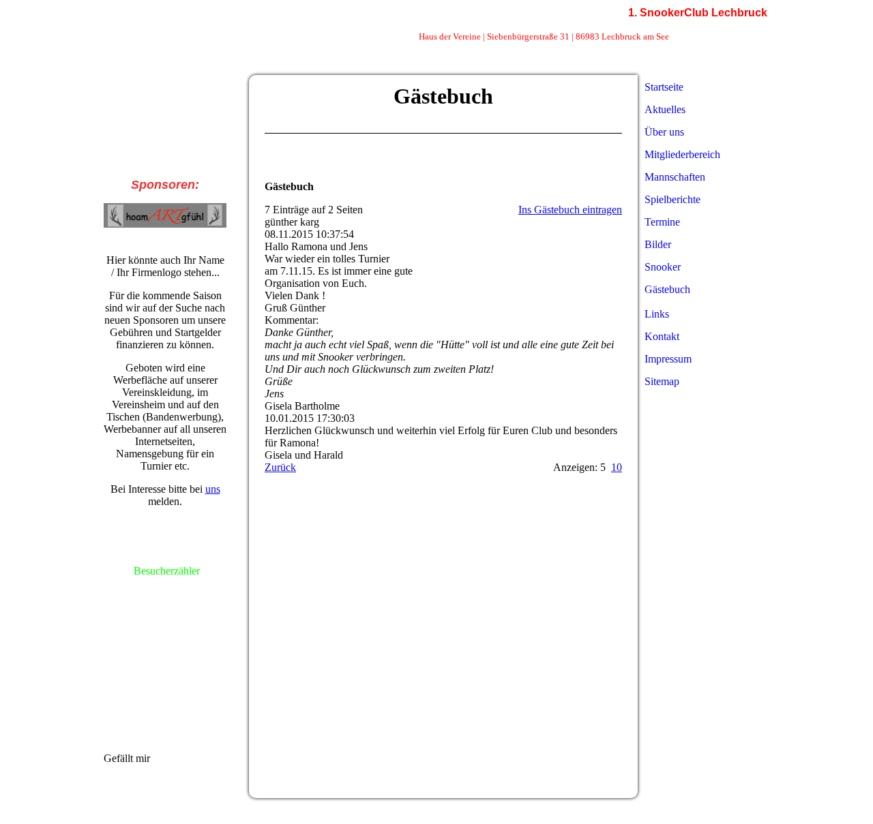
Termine (662, 222)
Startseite (664, 87)
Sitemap (662, 381)
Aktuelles (665, 109)
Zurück (280, 467)
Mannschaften (675, 177)
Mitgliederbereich (682, 154)
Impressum (668, 359)
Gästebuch (667, 289)
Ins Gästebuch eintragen (570, 209)
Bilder (658, 244)
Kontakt (662, 336)
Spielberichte (672, 199)
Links (657, 314)
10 (616, 467)
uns (212, 489)
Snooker (663, 267)
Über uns (664, 132)
